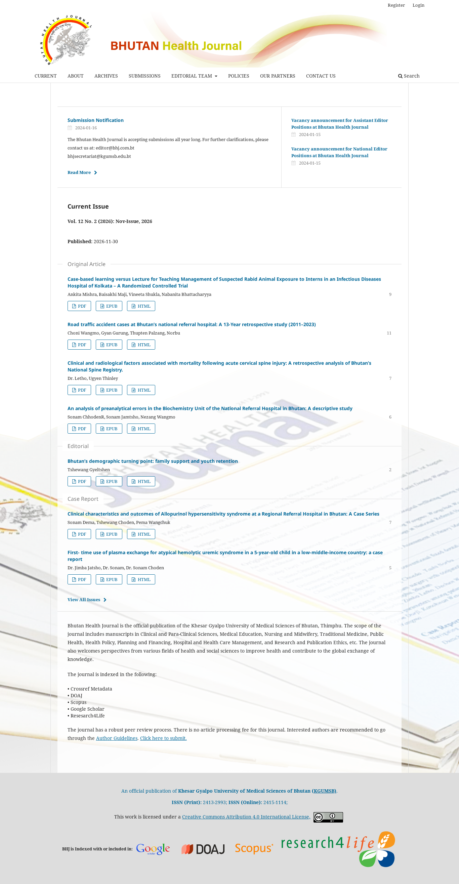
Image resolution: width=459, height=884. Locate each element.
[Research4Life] (338, 848)
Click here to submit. (163, 738)
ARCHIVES (106, 76)
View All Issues (84, 599)
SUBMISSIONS (145, 76)
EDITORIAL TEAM (192, 76)
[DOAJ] (203, 848)
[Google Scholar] (153, 849)
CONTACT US (321, 76)
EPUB (111, 306)
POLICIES (238, 76)
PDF (81, 306)
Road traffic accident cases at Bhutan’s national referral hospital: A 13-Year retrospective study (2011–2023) (192, 324)
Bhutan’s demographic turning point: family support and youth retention (153, 461)
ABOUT (76, 76)
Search (411, 76)
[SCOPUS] (254, 848)
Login (418, 5)
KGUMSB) (325, 791)
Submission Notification (96, 120)
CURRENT (46, 76)
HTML (144, 306)
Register (396, 5)
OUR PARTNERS (277, 76)
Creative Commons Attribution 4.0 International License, (246, 816)
